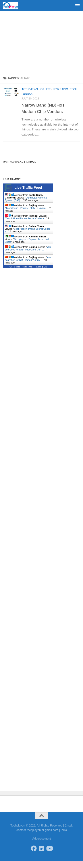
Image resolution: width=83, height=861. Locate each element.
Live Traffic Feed (28, 187)
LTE (48, 89)
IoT (42, 89)
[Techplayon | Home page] (13, 5)
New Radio (60, 89)
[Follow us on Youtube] (49, 848)
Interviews (29, 89)
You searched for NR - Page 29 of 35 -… (28, 248)
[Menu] (77, 5)
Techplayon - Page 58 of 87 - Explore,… (27, 208)
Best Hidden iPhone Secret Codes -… (26, 218)
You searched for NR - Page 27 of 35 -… (28, 258)
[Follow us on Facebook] (34, 848)
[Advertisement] (41, 42)
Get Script (15, 266)
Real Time (27, 266)
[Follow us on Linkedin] (41, 848)
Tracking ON (40, 266)
